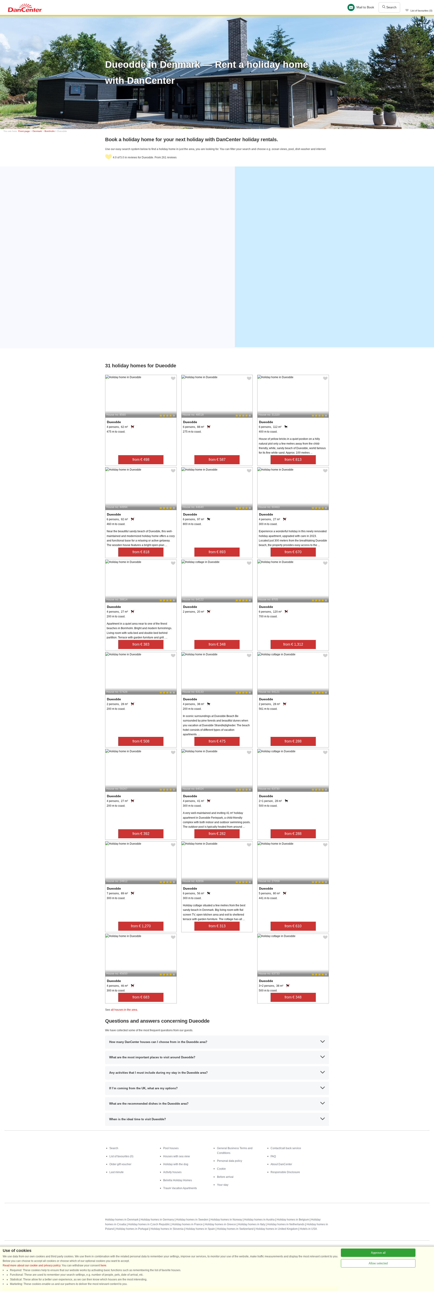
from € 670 (293, 552)
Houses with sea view (176, 1156)
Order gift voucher (120, 1164)
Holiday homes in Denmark (122, 1219)
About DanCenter (281, 1164)
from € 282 (217, 834)
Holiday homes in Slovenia (167, 1228)
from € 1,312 (293, 644)
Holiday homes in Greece (220, 1224)
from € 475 (217, 741)
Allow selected (378, 1263)
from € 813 (293, 460)
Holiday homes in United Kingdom (277, 1228)
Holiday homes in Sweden (192, 1219)
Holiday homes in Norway (226, 1219)
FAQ (273, 1156)
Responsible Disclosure (285, 1172)
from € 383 (140, 644)
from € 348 (217, 644)
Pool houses (171, 1148)
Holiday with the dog (175, 1164)
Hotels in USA (308, 1228)
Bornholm (49, 131)
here (103, 1265)
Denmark (37, 131)
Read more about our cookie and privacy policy (31, 1265)
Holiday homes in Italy (251, 1224)
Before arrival (225, 1177)
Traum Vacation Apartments (180, 1188)
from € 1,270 (141, 926)
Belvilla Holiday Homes (177, 1180)
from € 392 (140, 834)
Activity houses (172, 1172)
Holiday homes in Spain (200, 1228)
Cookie (221, 1168)
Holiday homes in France (187, 1224)
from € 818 (140, 552)
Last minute (116, 1172)
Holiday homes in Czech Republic (149, 1224)
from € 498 (140, 460)
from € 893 (217, 552)
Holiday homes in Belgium (293, 1219)
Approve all (378, 1252)
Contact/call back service (286, 1148)
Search (390, 7)
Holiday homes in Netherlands (285, 1224)
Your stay (222, 1184)
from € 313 (217, 926)
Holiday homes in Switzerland (235, 1228)
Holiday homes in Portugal (132, 1228)
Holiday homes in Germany (157, 1219)
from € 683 (140, 997)
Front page (24, 131)
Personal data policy (229, 1160)
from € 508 (140, 741)
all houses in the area (124, 1009)
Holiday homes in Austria (259, 1219)
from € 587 (217, 460)
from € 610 (293, 926)
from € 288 (293, 741)
